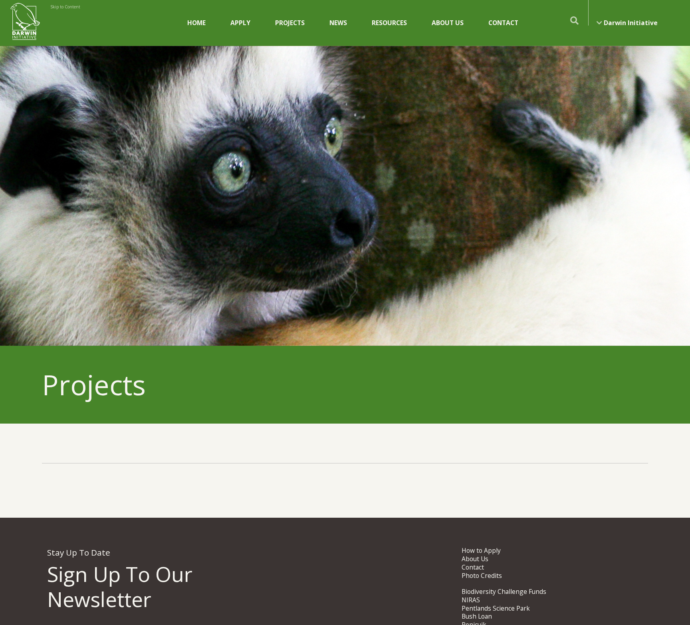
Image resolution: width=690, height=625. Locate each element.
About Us (448, 22)
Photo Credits (482, 575)
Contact (503, 22)
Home (196, 22)
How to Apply (481, 550)
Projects (290, 22)
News (338, 22)
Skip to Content (65, 7)
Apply (240, 22)
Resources (389, 22)
